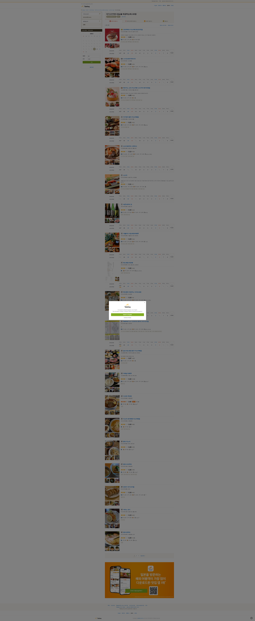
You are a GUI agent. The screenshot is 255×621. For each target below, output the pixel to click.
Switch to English (127, 314)
